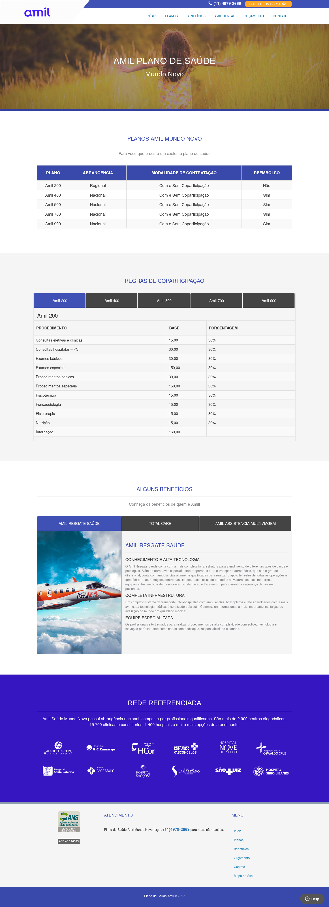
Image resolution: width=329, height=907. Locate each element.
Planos (171, 16)
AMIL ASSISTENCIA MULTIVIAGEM (245, 523)
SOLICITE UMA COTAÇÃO (268, 4)
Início (151, 16)
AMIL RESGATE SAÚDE (79, 523)
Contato (280, 16)
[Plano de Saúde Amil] (68, 821)
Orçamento (254, 16)
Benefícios (196, 16)
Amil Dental (224, 16)
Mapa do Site (243, 875)
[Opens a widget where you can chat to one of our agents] (312, 899)
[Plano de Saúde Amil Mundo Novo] (68, 841)
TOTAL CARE (160, 523)
